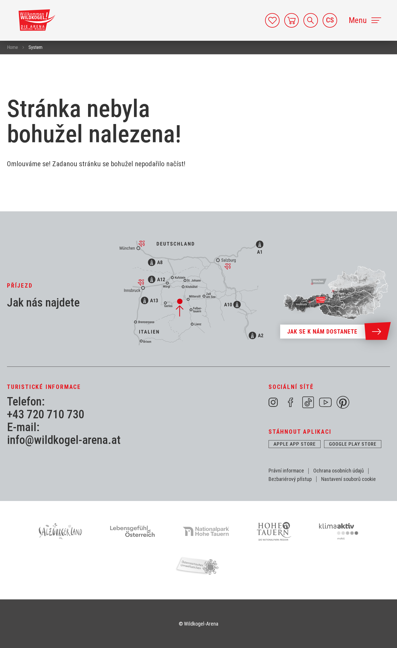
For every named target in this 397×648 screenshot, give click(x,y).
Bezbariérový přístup (290, 479)
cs (330, 20)
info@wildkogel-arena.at (64, 440)
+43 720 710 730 (45, 414)
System (35, 47)
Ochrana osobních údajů (338, 471)
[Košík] (291, 20)
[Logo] (37, 20)
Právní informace (286, 471)
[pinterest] (343, 402)
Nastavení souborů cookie (348, 479)
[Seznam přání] (272, 20)
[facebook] (291, 402)
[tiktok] (308, 402)
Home (12, 47)
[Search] (310, 20)
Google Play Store (352, 444)
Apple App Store (294, 444)
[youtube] (325, 402)
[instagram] (273, 402)
